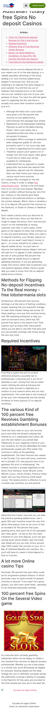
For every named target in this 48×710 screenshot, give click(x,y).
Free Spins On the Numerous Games (26, 62)
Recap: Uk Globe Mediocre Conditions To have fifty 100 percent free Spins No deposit (23, 55)
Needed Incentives (17, 43)
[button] (26, 5)
